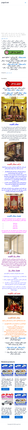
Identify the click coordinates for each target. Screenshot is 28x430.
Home (2, 33)
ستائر (8, 88)
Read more (5, 389)
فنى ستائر (10, 93)
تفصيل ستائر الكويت (14, 216)
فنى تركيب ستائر (12, 64)
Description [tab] (4, 78)
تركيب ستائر (22, 64)
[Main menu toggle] (25, 2)
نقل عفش (22, 33)
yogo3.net (5, 2)
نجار (7, 38)
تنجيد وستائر (22, 57)
